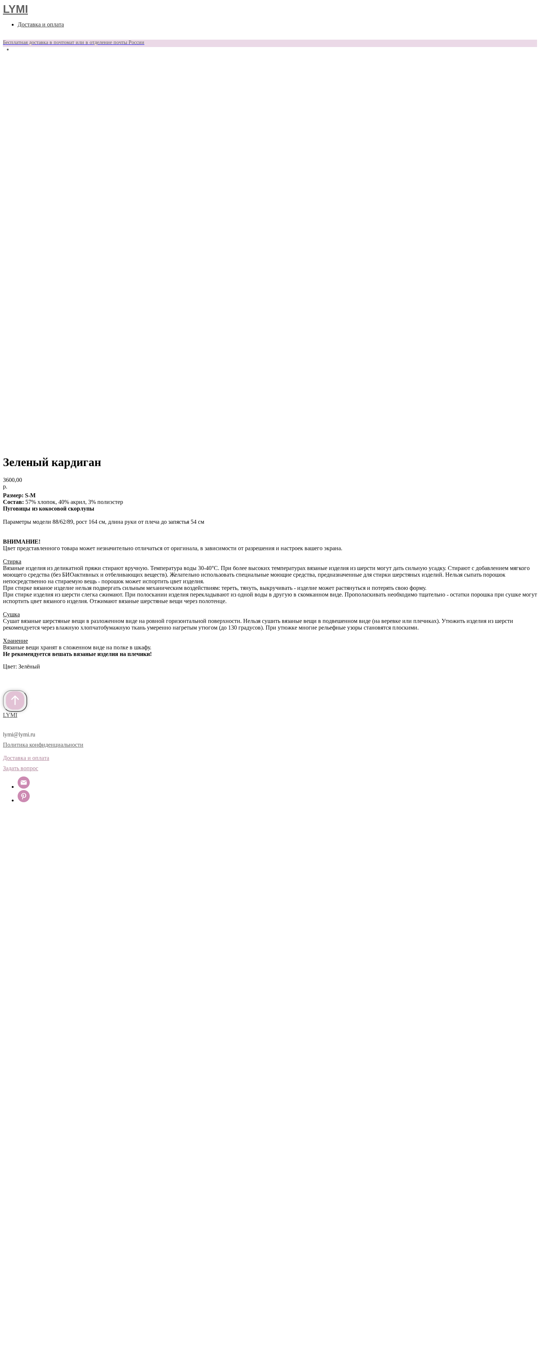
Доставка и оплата (41, 24)
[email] (24, 786)
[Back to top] (15, 701)
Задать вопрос (20, 768)
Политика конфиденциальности (43, 745)
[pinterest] (24, 800)
